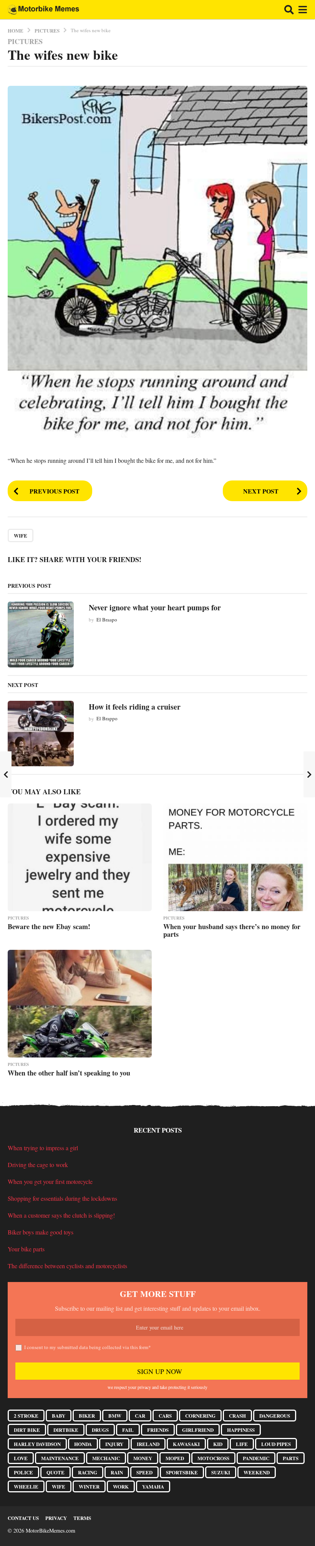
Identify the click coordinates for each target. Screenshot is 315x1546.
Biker (87, 1415)
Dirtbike (65, 1429)
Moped (175, 1458)
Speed (144, 1472)
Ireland (148, 1444)
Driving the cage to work (38, 1165)
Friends (158, 1429)
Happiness (241, 1429)
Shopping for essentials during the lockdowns (62, 1198)
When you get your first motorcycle (50, 1181)
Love (21, 1458)
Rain (117, 1472)
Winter (89, 1486)
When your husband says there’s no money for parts (231, 930)
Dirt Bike (27, 1429)
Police (23, 1472)
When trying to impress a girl (43, 1148)
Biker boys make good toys (40, 1232)
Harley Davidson (37, 1444)
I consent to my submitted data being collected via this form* (87, 1347)
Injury (114, 1444)
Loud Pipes (276, 1444)
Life (242, 1444)
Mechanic (106, 1458)
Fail (128, 1429)
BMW (114, 1415)
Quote (55, 1472)
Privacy (56, 1517)
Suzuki (220, 1472)
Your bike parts (26, 1249)
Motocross (213, 1458)
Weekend (257, 1472)
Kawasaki (186, 1444)
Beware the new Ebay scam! (49, 926)
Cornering (200, 1415)
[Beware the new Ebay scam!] (80, 857)
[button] (289, 9)
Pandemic (256, 1458)
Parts (290, 1458)
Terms (82, 1517)
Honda (83, 1444)
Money (142, 1458)
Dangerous (274, 1415)
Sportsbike (182, 1472)
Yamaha (153, 1486)
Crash (237, 1415)
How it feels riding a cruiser (135, 706)
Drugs (100, 1429)
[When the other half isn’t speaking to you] (80, 1003)
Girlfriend (198, 1429)
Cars (165, 1415)
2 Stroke (26, 1415)
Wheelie (26, 1486)
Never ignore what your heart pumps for (155, 607)
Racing (87, 1472)
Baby (58, 1415)
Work (121, 1486)
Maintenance (60, 1458)
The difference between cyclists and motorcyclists (67, 1266)
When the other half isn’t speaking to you (69, 1073)
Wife (20, 535)
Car (140, 1415)
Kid (217, 1444)
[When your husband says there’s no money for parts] (235, 857)
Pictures (25, 41)
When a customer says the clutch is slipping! (61, 1215)
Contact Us (23, 1517)
